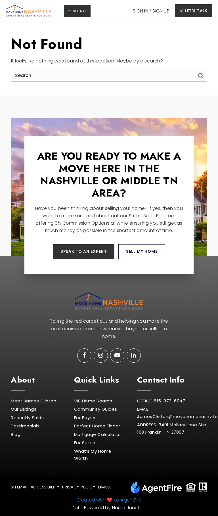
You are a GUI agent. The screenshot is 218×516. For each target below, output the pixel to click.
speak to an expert (83, 251)
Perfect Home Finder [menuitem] (97, 426)
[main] (109, 58)
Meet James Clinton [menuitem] (33, 401)
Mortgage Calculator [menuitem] (97, 434)
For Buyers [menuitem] (85, 418)
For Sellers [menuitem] (85, 443)
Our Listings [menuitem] (23, 409)
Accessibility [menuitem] (45, 487)
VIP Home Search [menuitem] (93, 401)
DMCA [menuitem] (104, 487)
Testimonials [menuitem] (25, 426)
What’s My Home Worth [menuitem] (93, 454)
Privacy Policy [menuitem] (78, 487)
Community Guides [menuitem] (95, 409)
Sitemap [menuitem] (19, 487)
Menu (79, 11)
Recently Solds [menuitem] (27, 418)
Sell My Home (142, 251)
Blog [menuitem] (15, 434)
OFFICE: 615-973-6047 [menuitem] (161, 401)
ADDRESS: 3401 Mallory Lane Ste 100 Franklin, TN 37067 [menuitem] (171, 428)
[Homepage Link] (28, 10)
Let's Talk (195, 10)
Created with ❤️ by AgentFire (109, 500)
